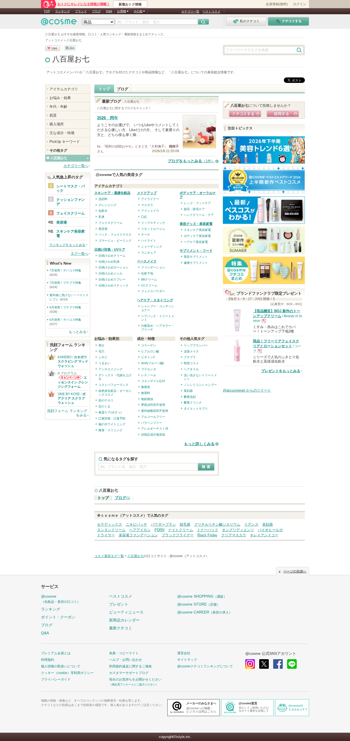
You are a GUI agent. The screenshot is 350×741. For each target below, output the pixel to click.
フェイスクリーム (110, 222)
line (292, 664)
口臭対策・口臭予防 (112, 418)
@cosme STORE (198, 604)
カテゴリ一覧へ (75, 166)
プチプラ (190, 357)
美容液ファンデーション (138, 535)
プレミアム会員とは (56, 653)
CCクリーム (149, 285)
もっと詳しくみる (199, 444)
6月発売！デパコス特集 (65, 319)
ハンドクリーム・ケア (199, 214)
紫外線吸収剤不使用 (154, 410)
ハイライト (148, 240)
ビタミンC (148, 357)
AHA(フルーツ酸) (152, 363)
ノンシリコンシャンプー (200, 384)
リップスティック (153, 222)
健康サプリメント (196, 262)
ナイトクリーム (180, 530)
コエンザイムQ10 (153, 381)
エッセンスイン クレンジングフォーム (73, 382)
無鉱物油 (147, 399)
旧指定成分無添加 (153, 434)
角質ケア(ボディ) (110, 412)
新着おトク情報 (130, 4)
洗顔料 (102, 199)
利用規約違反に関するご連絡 (130, 666)
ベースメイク (147, 261)
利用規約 (47, 660)
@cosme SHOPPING (202, 596)
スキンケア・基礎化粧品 (112, 193)
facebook (278, 664)
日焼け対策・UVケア (109, 249)
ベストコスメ (211, 11)
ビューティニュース (126, 612)
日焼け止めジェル (110, 273)
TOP (47, 11)
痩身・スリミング (110, 430)
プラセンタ (148, 369)
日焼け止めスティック (113, 285)
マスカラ (147, 205)
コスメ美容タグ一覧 (109, 556)
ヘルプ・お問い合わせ (125, 660)
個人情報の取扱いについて (60, 666)
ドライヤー (106, 535)
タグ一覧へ (79, 253)
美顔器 (188, 390)
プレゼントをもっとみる (280, 371)
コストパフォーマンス (113, 384)
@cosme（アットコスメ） (189, 556)
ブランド (81, 11)
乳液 (101, 216)
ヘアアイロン (140, 530)
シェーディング (151, 246)
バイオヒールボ (270, 530)
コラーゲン (148, 345)
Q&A (109, 11)
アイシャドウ (150, 210)
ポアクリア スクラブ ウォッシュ (72, 398)
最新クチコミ (120, 628)
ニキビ (102, 357)
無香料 (145, 393)
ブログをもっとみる (191, 161)
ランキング (62, 11)
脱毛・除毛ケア (194, 209)
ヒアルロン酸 (150, 351)
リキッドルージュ (153, 228)
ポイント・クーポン (58, 617)
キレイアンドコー (264, 535)
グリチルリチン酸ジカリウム (217, 524)
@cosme (60, 599)
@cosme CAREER (204, 612)
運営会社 (183, 653)
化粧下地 (147, 273)
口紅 (144, 216)
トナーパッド (207, 530)
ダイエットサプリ (196, 408)
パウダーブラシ (163, 524)
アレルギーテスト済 (154, 428)
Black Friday (207, 535)
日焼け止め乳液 (108, 261)
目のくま (104, 406)
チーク (145, 234)
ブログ (96, 11)
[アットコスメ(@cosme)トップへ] (59, 23)
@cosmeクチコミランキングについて (205, 666)
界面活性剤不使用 (153, 404)
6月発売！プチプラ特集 (65, 307)
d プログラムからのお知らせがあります (69, 377)
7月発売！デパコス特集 (65, 270)
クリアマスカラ (233, 535)
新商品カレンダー (124, 620)
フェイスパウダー (153, 291)
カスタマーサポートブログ (128, 673)
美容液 (102, 228)
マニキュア (148, 252)
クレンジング (107, 205)
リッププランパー (196, 345)
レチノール (148, 375)
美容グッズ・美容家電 (196, 224)
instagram (250, 664)
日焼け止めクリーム (112, 255)
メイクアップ (147, 193)
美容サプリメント (196, 256)
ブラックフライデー (178, 535)
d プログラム (67, 373)
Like (54, 48)
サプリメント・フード (196, 251)
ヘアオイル (191, 369)
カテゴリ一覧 (190, 11)
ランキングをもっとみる (67, 245)
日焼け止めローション (113, 267)
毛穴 (101, 351)
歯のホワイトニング (112, 424)
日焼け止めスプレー (112, 279)
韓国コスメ (191, 363)
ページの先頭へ (294, 571)
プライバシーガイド (56, 679)
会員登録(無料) (277, 4)
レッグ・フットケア (197, 203)
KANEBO (64, 357)
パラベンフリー (151, 422)
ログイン (299, 4)
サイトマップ (187, 660)
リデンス (251, 524)
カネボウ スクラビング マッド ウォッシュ (73, 361)
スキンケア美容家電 (197, 229)
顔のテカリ (105, 400)
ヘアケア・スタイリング (155, 300)
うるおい (104, 363)
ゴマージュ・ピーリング (115, 240)
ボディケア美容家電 (197, 236)
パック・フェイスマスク (115, 234)
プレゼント (118, 604)
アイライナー (150, 199)
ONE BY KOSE (69, 394)
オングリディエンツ (238, 530)
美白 (101, 345)
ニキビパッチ (136, 524)
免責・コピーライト (124, 653)
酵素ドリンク (193, 402)
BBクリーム (149, 279)
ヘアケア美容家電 (196, 242)
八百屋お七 (70, 59)
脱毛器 (185, 524)
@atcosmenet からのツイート (247, 390)
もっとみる (77, 332)
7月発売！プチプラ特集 (65, 282)
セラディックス (109, 524)
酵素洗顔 (190, 396)
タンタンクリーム (111, 530)
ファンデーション (153, 267)
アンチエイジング (110, 369)
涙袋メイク (191, 351)
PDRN (159, 530)
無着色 (145, 387)
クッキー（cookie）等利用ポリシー (67, 673)
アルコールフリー (153, 416)
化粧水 (102, 210)
